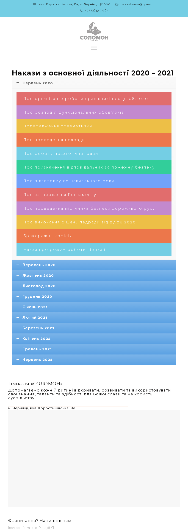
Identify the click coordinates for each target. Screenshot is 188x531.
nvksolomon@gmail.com (140, 4)
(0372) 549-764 (97, 10)
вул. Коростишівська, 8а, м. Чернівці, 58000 (75, 4)
